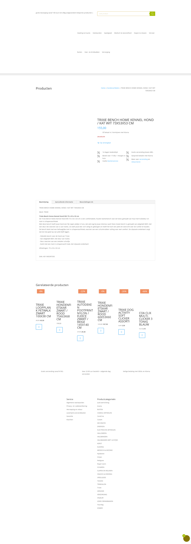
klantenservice (112, 161)
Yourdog (100, 505)
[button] (104, 142)
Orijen (99, 457)
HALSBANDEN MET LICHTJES (107, 440)
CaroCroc (100, 416)
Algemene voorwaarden (75, 403)
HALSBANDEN (102, 437)
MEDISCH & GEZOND (105, 450)
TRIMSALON (101, 484)
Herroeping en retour (74, 409)
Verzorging (106, 52)
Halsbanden (97, 33)
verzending (143, 159)
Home (103, 88)
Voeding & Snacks (83, 33)
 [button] (39, 326)
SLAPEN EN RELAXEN (105, 471)
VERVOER (100, 491)
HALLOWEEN (102, 433)
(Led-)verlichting (103, 403)
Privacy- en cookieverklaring (77, 406)
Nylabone (100, 454)
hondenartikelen (113, 88)
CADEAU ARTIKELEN (104, 413)
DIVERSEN (101, 426)
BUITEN (100, 409)
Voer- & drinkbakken (92, 52)
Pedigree (100, 460)
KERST (99, 443)
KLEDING (100, 447)
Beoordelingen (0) (86, 202)
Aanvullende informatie (64, 202)
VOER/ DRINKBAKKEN (105, 501)
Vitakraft (100, 498)
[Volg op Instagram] (51, 429)
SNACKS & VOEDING (104, 474)
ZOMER (100, 508)
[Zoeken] (152, 13)
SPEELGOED (101, 477)
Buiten (79, 52)
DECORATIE (101, 423)
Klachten (70, 420)
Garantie (70, 416)
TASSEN (100, 481)
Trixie (99, 488)
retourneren (135, 162)
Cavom (99, 420)
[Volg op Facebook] (47, 429)
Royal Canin (101, 464)
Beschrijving (43, 202)
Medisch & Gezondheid (123, 33)
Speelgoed (108, 33)
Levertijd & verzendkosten (76, 413)
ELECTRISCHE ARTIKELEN (106, 430)
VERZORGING (102, 494)
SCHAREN (100, 467)
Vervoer (152, 33)
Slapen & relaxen (140, 33)
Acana (99, 406)
